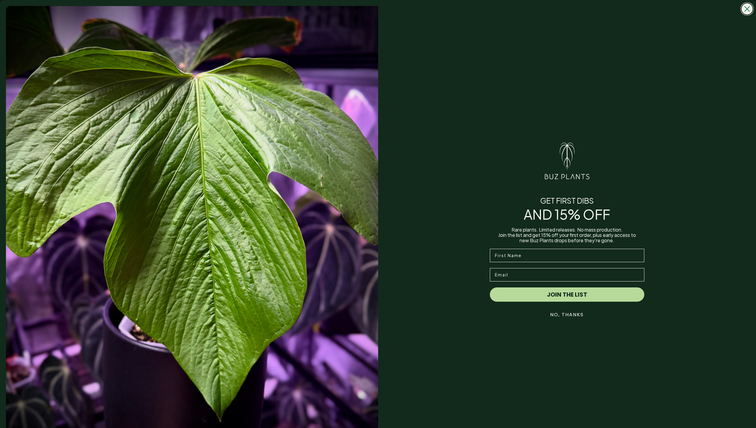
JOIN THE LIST (567, 294)
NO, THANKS (567, 314)
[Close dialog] (747, 9)
